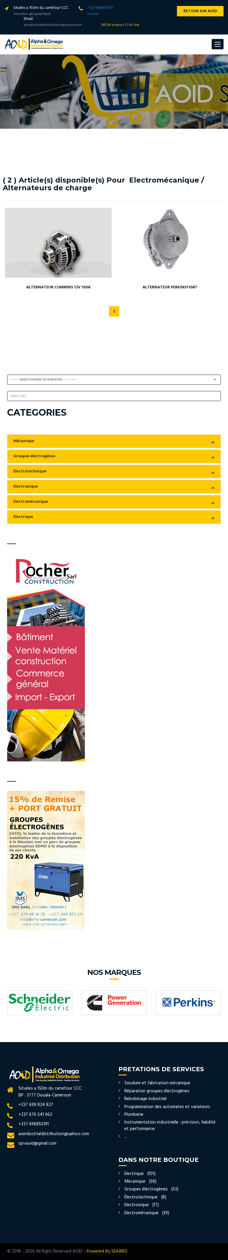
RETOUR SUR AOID (200, 11)
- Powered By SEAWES (105, 1251)
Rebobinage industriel (145, 1098)
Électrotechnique (29, 471)
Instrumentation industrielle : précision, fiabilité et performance (170, 1125)
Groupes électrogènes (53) (151, 1189)
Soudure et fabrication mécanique (157, 1083)
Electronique (25, 486)
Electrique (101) (140, 1173)
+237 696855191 (100, 8)
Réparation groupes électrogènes (156, 1091)
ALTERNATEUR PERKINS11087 (169, 287)
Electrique (23, 516)
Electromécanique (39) (146, 1213)
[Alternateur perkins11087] (169, 242)
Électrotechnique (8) (145, 1197)
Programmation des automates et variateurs (167, 1106)
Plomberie (133, 1114)
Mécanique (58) (140, 1181)
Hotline (93, 14)
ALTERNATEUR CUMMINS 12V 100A (58, 287)
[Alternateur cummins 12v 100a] (58, 242)
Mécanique (23, 441)
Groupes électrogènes (34, 456)
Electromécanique (30, 501)
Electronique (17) (141, 1205)
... (125, 1136)
